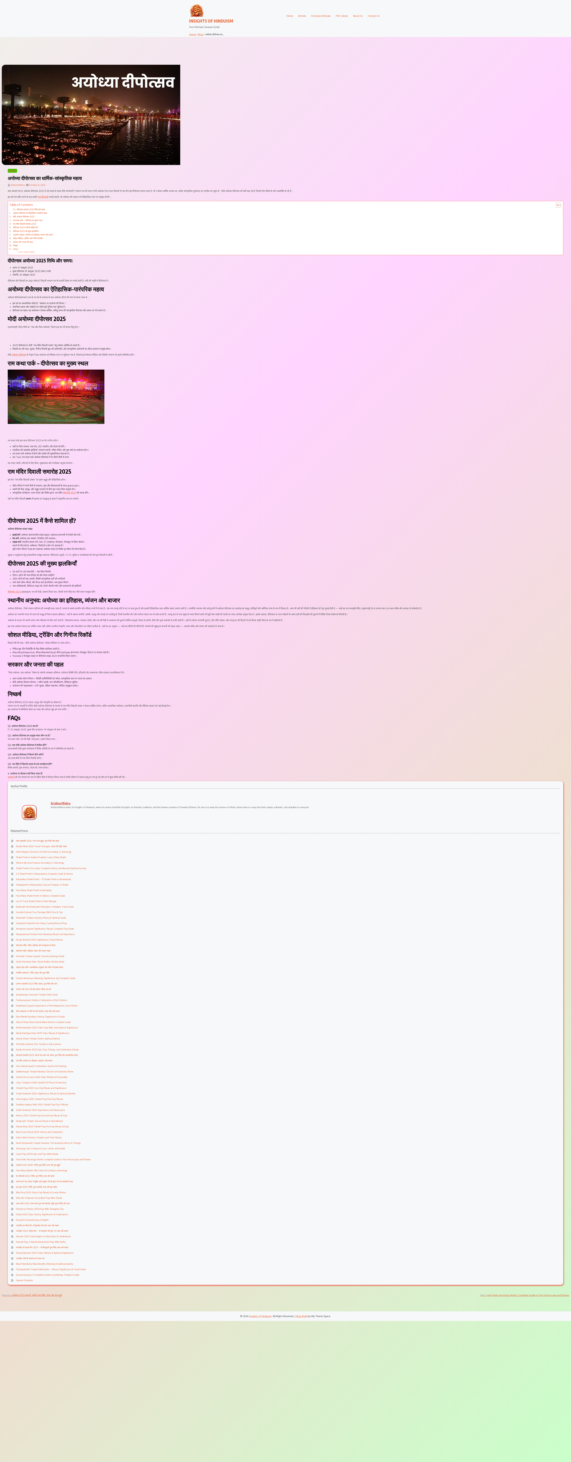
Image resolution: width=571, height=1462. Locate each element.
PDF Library (342, 15)
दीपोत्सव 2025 (15, 591)
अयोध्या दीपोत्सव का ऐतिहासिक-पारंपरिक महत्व (30, 213)
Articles (302, 15)
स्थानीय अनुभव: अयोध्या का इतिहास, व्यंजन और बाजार (33, 234)
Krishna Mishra (18, 185)
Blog (200, 34)
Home (289, 15)
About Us (358, 15)
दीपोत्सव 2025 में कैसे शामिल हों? (25, 227)
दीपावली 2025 (69, 492)
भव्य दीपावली (43, 196)
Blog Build (301, 1316)
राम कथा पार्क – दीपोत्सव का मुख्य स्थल (27, 220)
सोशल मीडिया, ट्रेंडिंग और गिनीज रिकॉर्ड (28, 238)
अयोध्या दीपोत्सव (19, 354)
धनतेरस (11, 777)
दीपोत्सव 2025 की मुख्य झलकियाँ (25, 231)
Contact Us (374, 15)
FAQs (15, 249)
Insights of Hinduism (211, 20)
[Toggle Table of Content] (556, 205)
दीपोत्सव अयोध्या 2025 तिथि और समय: (31, 209)
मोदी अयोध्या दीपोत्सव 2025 (23, 216)
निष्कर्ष (15, 245)
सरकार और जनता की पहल (23, 242)
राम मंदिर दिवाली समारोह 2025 (24, 223)
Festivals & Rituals (321, 15)
